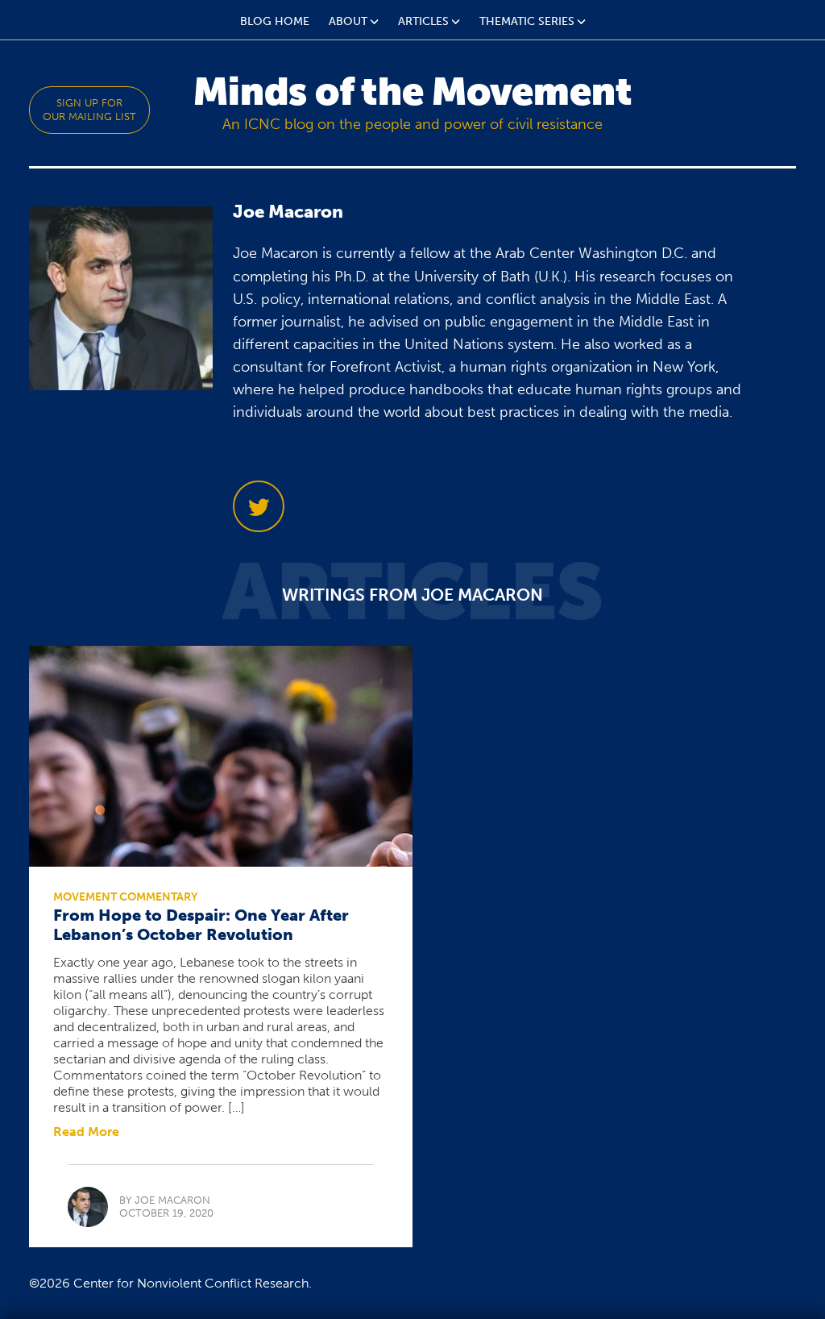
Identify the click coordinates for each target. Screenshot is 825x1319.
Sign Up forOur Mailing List (89, 109)
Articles (423, 21)
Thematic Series (526, 21)
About (348, 21)
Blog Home (274, 21)
